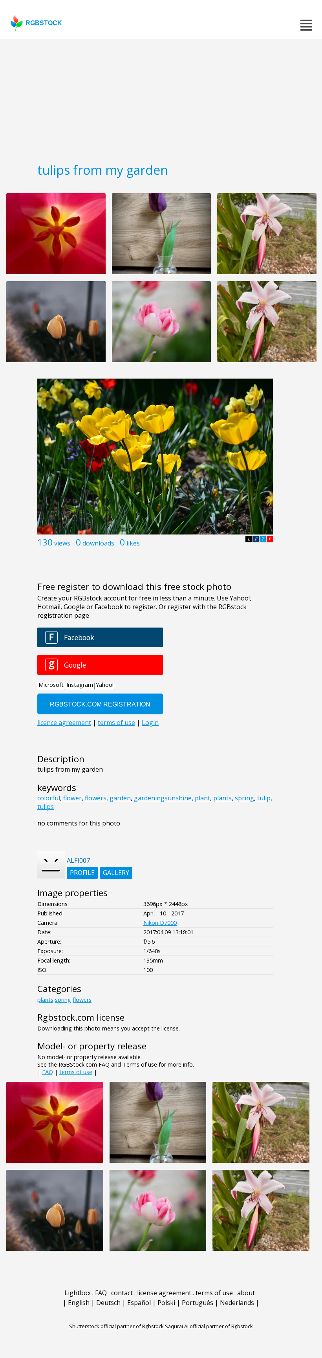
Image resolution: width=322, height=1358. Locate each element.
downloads (98, 543)
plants (222, 798)
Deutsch (108, 1302)
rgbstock (44, 23)
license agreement (164, 1292)
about (246, 1292)
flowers (95, 798)
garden (120, 798)
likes (133, 543)
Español (139, 1302)
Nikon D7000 (160, 922)
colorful (48, 798)
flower (72, 798)
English (79, 1302)
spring (244, 798)
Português (197, 1302)
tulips (45, 806)
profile (82, 872)
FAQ (47, 1072)
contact (122, 1292)
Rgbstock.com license (80, 1017)
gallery (116, 872)
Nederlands (237, 1302)
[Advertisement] (161, 98)
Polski (166, 1302)
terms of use (75, 1072)
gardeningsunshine (163, 798)
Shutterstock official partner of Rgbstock (116, 1326)
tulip (264, 798)
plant (202, 798)
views (62, 543)
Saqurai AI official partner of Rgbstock (209, 1326)
